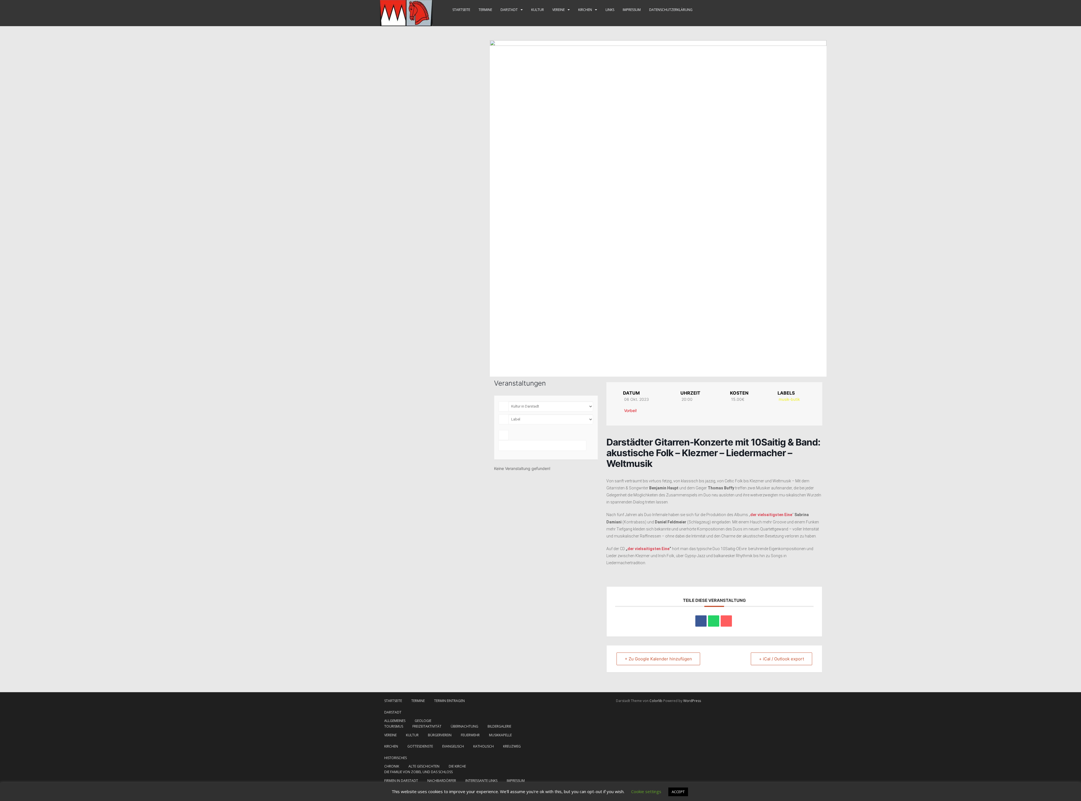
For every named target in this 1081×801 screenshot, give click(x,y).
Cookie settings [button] (646, 791)
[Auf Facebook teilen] (701, 621)
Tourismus (393, 726)
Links (610, 9)
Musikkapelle (500, 735)
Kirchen (585, 9)
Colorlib (655, 700)
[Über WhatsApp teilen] (713, 621)
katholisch (483, 746)
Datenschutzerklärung (671, 9)
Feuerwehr (470, 735)
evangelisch (453, 746)
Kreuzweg (512, 746)
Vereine (558, 9)
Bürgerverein (440, 735)
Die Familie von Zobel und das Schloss (418, 772)
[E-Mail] (726, 621)
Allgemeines (394, 720)
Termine (485, 9)
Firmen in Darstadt (401, 780)
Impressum (632, 9)
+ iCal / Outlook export (781, 659)
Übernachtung (464, 726)
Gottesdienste (420, 746)
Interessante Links (481, 780)
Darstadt (509, 9)
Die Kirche (457, 766)
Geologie (423, 720)
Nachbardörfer (441, 780)
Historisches (395, 757)
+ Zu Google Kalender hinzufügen (658, 659)
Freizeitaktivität (426, 726)
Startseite (461, 9)
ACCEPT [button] (678, 791)
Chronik (391, 766)
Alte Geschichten (423, 766)
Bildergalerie (499, 726)
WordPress (692, 700)
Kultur (537, 9)
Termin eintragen (449, 700)
